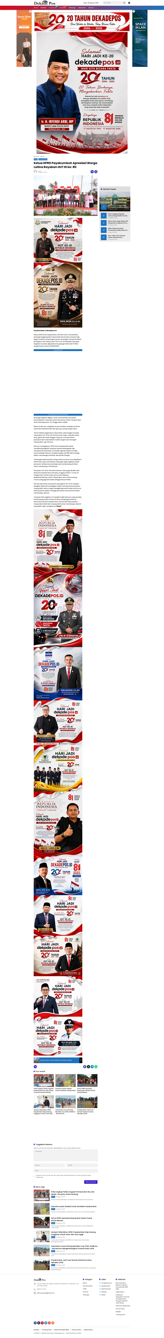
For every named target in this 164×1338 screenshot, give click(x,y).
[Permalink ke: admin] (36, 171)
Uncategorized (43, 159)
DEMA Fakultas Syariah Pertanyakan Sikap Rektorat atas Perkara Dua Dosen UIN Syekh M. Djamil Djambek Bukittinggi (117, 229)
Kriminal (85, 1292)
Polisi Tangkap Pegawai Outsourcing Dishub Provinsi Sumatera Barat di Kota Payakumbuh (117, 215)
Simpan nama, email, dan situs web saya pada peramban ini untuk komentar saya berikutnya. (63, 1176)
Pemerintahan (87, 1286)
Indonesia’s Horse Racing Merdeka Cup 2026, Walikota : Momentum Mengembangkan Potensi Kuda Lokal (65, 1112)
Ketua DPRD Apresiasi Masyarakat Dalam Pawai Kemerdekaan (86, 1090)
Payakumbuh (105, 1286)
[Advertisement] (80, 1129)
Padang (103, 1292)
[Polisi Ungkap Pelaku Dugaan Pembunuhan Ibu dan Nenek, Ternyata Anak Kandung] (44, 1080)
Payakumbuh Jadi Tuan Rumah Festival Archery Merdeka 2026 (85, 1112)
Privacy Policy (120, 1309)
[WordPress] (45, 1322)
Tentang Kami (120, 1315)
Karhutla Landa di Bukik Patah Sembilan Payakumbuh (65, 1089)
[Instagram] (49, 1322)
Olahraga (86, 1295)
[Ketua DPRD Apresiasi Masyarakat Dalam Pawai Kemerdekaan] (87, 1080)
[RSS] (52, 1322)
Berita (35, 159)
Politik (85, 1289)
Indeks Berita (120, 1292)
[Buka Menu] (129, 3)
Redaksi (118, 1312)
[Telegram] (92, 1066)
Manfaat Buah (106, 1289)
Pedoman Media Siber (123, 1306)
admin (39, 171)
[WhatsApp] (95, 1066)
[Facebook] (84, 1066)
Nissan (103, 1295)
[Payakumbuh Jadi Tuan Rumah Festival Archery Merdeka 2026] (87, 1101)
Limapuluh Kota (106, 1283)
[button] (124, 2)
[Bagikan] (95, 171)
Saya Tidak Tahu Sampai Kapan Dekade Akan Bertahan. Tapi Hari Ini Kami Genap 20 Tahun (117, 236)
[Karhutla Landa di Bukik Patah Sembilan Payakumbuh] (65, 1080)
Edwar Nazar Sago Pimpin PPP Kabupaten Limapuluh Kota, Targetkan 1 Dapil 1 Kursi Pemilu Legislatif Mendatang (118, 222)
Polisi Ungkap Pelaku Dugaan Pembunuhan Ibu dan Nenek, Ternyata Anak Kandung (44, 1090)
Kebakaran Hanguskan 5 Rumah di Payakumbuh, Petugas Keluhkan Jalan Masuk (122, 1299)
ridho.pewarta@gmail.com (45, 1293)
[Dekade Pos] (45, 3)
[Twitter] (88, 1066)
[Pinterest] (42, 1322)
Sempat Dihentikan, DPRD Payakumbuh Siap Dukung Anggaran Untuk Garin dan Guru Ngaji (43, 1112)
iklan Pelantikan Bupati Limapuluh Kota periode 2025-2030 (122, 1286)
